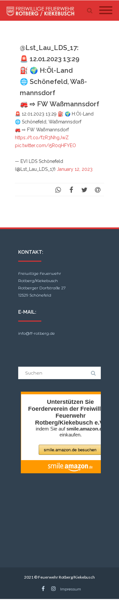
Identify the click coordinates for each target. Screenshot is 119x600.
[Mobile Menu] (105, 10)
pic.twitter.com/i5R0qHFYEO (45, 145)
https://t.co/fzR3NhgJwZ (42, 137)
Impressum (70, 589)
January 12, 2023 (75, 169)
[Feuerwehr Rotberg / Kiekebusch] (42, 10)
